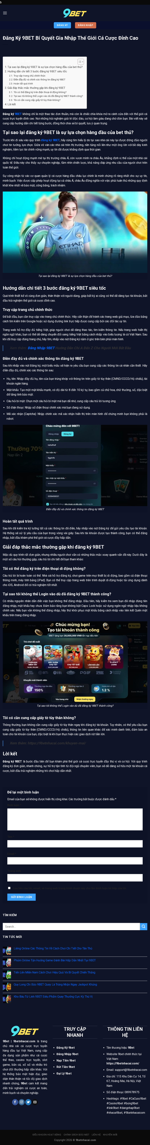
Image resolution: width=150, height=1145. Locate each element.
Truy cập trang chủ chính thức (30, 75)
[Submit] (143, 926)
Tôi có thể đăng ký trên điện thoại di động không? (40, 92)
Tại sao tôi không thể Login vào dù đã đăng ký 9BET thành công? (48, 95)
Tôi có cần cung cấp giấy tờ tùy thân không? (37, 100)
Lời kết (12, 104)
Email (11, 853)
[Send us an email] (35, 1102)
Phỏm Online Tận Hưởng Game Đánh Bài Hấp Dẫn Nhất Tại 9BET (55, 960)
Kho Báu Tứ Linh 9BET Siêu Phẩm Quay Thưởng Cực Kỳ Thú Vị (53, 996)
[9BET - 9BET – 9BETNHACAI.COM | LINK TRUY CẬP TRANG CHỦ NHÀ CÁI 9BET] (75, 13)
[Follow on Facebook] (15, 1102)
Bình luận (14, 805)
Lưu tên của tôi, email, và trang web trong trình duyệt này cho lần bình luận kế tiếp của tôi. (70, 888)
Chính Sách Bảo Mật (76, 1134)
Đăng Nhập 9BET (41, 348)
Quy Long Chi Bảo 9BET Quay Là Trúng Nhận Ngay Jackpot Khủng (55, 984)
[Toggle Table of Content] (79, 62)
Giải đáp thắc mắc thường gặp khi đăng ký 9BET (36, 88)
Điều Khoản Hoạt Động (47, 1134)
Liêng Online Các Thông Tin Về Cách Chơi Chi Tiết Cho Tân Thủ (53, 948)
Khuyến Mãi (110, 1134)
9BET (18, 114)
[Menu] (5, 12)
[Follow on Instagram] (22, 1102)
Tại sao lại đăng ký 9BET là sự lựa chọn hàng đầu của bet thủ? (45, 67)
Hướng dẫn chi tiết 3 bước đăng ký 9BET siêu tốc (37, 71)
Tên (10, 836)
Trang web (14, 871)
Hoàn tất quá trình (23, 83)
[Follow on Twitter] (28, 1102)
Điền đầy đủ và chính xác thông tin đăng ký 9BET (39, 79)
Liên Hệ (96, 1134)
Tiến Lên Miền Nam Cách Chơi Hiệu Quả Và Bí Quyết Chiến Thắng (54, 972)
